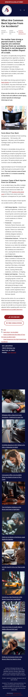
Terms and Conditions (18, 694)
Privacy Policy (9, 694)
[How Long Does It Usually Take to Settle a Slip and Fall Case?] (13, 613)
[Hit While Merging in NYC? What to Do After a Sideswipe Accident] (13, 431)
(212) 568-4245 (11, 352)
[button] (20, 10)
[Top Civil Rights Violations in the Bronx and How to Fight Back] (13, 493)
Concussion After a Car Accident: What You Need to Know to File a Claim (12, 477)
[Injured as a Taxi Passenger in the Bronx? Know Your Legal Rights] (13, 583)
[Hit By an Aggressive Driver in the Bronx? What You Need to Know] (13, 643)
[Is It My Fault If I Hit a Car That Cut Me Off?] (13, 553)
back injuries (5, 82)
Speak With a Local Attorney (14, 2)
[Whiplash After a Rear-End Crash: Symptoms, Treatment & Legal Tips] (13, 401)
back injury (6, 332)
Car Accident (14, 332)
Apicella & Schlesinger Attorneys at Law (22, 32)
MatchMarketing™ (17, 693)
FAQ (4, 330)
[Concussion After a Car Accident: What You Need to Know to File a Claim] (13, 461)
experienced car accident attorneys (11, 309)
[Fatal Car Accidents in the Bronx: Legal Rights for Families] (13, 523)
